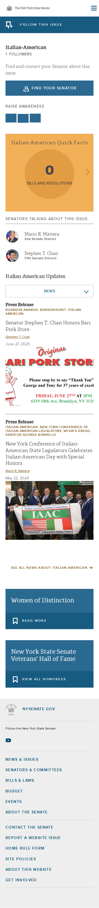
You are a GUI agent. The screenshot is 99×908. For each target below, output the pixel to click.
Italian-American (22, 427)
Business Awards (22, 310)
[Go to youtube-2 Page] (9, 740)
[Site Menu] (93, 8)
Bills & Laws (20, 781)
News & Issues (22, 760)
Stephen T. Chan (41, 253)
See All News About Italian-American (49, 568)
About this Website (29, 870)
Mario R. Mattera (41, 234)
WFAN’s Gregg (77, 431)
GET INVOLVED (21, 880)
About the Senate (27, 812)
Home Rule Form (25, 848)
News (49, 291)
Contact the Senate (29, 827)
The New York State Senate (32, 8)
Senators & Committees (34, 770)
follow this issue (41, 24)
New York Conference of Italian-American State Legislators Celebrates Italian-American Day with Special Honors (49, 453)
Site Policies (21, 859)
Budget (14, 791)
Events (14, 802)
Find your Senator (54, 88)
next (87, 172)
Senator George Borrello (31, 435)
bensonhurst (53, 310)
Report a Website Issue (33, 838)
